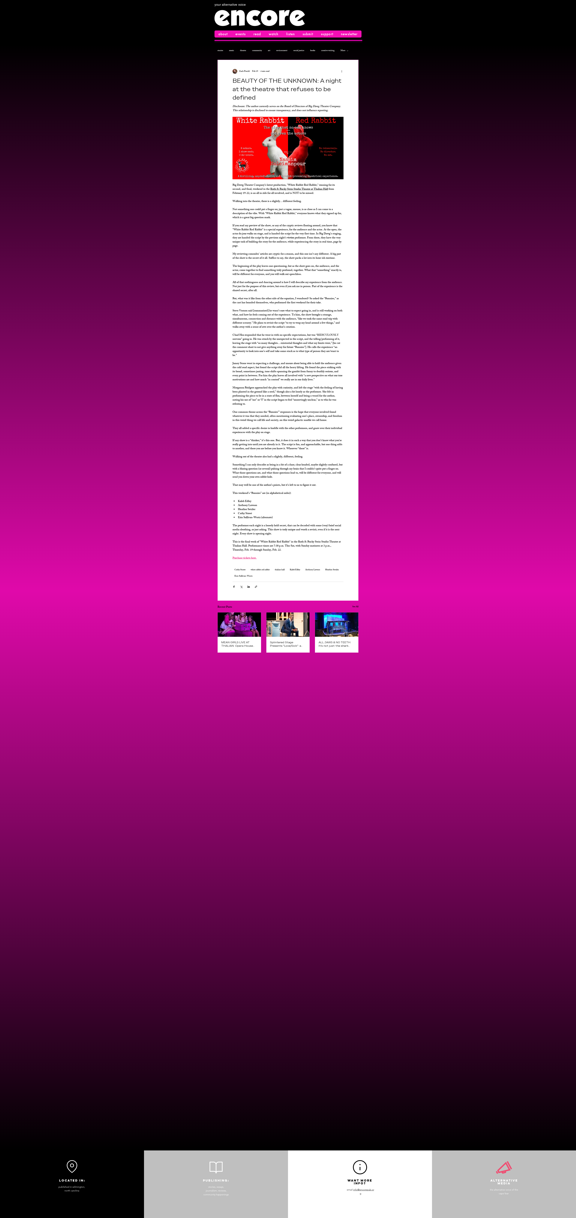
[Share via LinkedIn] (248, 586)
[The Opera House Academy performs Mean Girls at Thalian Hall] (239, 624)
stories (220, 50)
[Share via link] (256, 586)
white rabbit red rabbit (260, 570)
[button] (223, 34)
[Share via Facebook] (233, 586)
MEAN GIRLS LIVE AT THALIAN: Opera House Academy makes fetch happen (237, 644)
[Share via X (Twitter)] (241, 586)
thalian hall (280, 570)
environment (281, 50)
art (269, 50)
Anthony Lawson (312, 570)
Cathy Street (240, 570)
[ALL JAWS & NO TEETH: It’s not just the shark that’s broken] (336, 624)
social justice (298, 50)
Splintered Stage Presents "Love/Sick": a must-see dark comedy (286, 644)
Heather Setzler (332, 570)
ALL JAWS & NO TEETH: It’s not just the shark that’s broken (335, 644)
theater (243, 50)
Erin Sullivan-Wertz (243, 576)
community (257, 50)
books (312, 50)
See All (355, 607)
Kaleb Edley (295, 570)
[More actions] (342, 71)
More (342, 50)
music (231, 50)
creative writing (327, 50)
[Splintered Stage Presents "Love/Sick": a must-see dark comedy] (288, 624)
